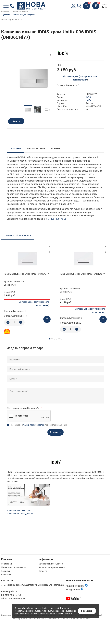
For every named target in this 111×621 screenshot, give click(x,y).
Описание (15, 148)
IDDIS (88, 97)
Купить (16, 121)
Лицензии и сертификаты (13, 567)
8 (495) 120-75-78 (57, 219)
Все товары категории (19, 510)
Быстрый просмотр (27, 259)
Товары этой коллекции (17, 236)
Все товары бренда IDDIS (21, 513)
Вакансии (5, 571)
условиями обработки (34, 425)
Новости (43, 571)
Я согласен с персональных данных (39, 425)
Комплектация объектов (51, 564)
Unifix (88, 100)
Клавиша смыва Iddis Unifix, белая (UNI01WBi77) (83, 274)
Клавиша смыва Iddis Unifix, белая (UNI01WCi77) (26, 274)
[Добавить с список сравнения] (49, 246)
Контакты (6, 574)
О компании (6, 564)
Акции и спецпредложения (52, 567)
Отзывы (55, 148)
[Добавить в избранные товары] (49, 252)
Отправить (55, 432)
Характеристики (36, 148)
